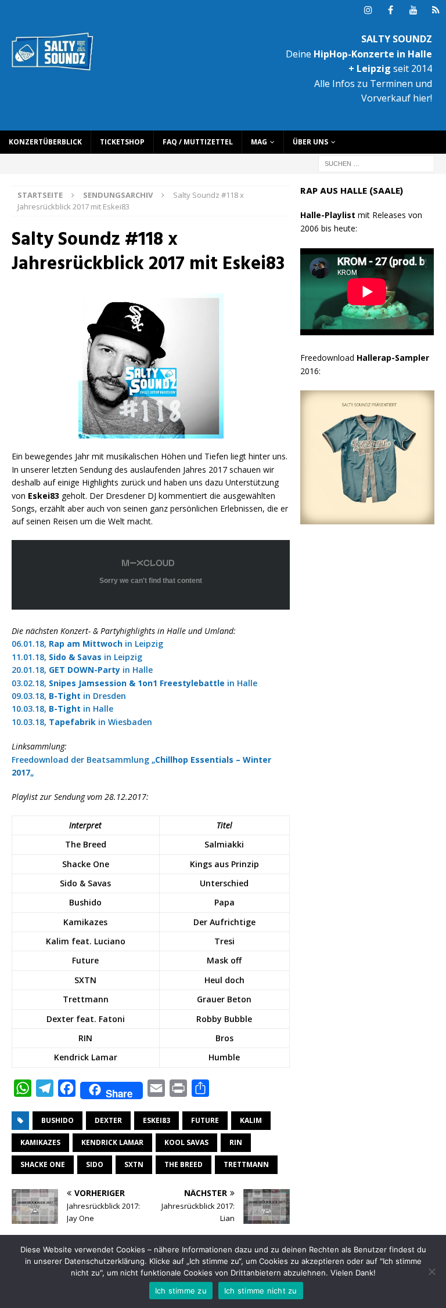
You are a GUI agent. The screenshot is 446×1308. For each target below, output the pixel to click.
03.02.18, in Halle (134, 683)
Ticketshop (122, 142)
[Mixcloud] (436, 10)
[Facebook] (390, 10)
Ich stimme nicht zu (260, 1290)
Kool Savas (186, 1142)
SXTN (133, 1164)
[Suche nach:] (376, 162)
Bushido (57, 1120)
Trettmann (246, 1164)
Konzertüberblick (45, 142)
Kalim (251, 1120)
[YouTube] (413, 10)
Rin (235, 1142)
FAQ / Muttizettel (198, 142)
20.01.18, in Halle (82, 669)
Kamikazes (40, 1142)
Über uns (310, 142)
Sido (94, 1164)
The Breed (183, 1164)
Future (205, 1120)
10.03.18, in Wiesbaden (82, 721)
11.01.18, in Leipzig (77, 656)
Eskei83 (156, 1120)
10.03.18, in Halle (62, 708)
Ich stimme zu (181, 1290)
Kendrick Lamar (112, 1142)
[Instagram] (368, 10)
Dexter (108, 1120)
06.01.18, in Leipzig (87, 643)
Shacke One (42, 1164)
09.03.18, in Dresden (69, 695)
